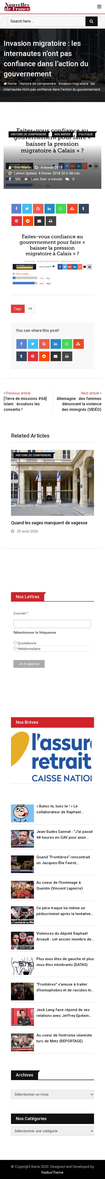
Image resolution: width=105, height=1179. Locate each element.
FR (30, 309)
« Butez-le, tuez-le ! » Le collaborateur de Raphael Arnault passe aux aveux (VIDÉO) (64, 809)
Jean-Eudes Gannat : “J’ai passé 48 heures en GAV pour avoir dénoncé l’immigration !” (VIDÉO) (64, 834)
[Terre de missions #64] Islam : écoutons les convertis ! (25, 404)
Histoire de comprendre (38, 84)
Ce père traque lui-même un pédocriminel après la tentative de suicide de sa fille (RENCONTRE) (63, 911)
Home (12, 84)
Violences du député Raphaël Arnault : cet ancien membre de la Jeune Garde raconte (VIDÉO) (64, 936)
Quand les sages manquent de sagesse (49, 522)
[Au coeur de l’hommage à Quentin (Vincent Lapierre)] (22, 890)
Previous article (18, 393)
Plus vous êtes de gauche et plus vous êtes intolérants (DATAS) (65, 962)
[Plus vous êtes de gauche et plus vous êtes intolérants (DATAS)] (22, 966)
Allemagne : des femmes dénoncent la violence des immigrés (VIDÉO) (79, 404)
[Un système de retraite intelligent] (51, 756)
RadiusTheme (52, 1172)
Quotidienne (26, 643)
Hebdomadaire (29, 649)
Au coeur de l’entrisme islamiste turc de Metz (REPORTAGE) (64, 1038)
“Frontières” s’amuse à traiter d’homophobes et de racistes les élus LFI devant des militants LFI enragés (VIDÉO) (64, 987)
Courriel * (20, 613)
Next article (90, 393)
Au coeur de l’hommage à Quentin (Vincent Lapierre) (59, 885)
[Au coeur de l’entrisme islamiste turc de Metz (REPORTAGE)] (22, 1042)
